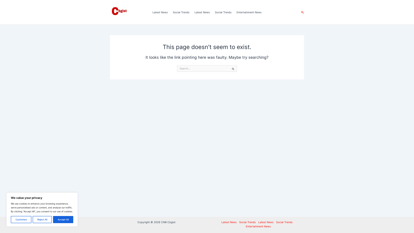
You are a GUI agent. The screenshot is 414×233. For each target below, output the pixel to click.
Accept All (63, 219)
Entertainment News (249, 12)
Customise (21, 219)
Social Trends (181, 12)
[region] (42, 210)
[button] (302, 12)
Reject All (42, 219)
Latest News (160, 12)
